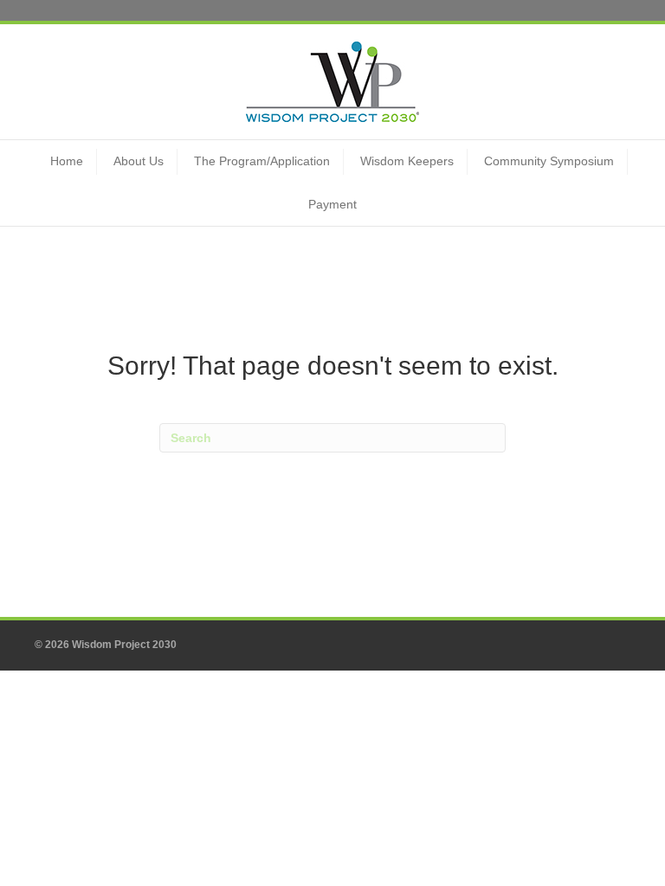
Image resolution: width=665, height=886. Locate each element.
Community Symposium (549, 161)
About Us (138, 161)
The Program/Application (262, 161)
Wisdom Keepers (407, 161)
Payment (332, 204)
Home (66, 161)
